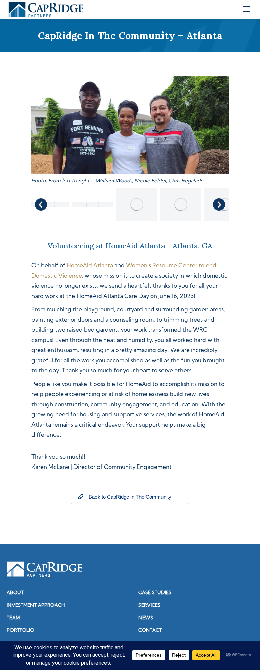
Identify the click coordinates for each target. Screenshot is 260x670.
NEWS (145, 618)
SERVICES (149, 605)
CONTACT (150, 630)
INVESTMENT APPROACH (36, 605)
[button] (41, 204)
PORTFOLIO (20, 630)
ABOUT (15, 593)
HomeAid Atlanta (90, 266)
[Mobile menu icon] (246, 9)
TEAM (13, 618)
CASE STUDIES (154, 593)
